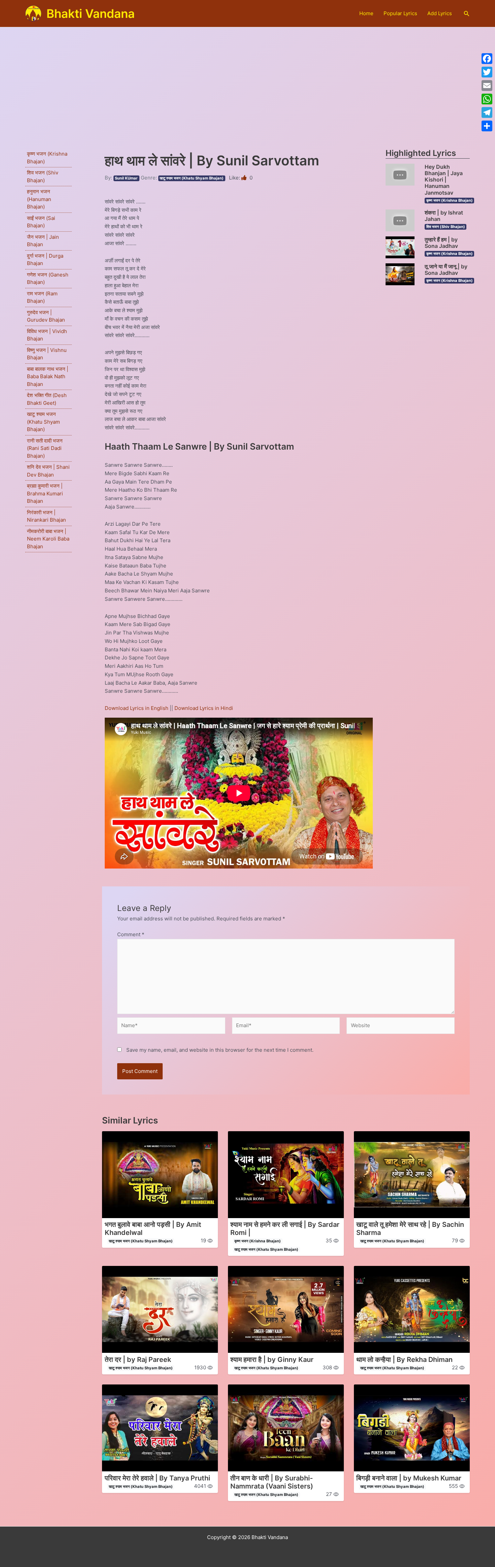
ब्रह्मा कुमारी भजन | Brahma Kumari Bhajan (45, 493)
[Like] (244, 177)
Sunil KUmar (126, 178)
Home (366, 13)
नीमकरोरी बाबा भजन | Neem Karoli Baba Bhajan (48, 539)
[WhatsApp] (487, 99)
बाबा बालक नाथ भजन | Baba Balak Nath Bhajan (47, 376)
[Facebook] (487, 58)
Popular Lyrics (400, 13)
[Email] (487, 85)
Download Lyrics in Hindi (203, 708)
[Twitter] (487, 72)
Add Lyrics (439, 13)
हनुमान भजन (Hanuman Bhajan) (39, 199)
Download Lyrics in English (137, 708)
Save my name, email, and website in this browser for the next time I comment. (220, 1050)
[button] (467, 13)
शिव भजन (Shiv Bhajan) (445, 226)
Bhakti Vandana (90, 13)
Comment (130, 934)
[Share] (487, 126)
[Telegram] (487, 112)
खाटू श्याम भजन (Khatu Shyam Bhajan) (43, 421)
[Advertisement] (247, 78)
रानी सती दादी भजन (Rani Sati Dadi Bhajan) (45, 448)
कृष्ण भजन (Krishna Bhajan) (449, 200)
